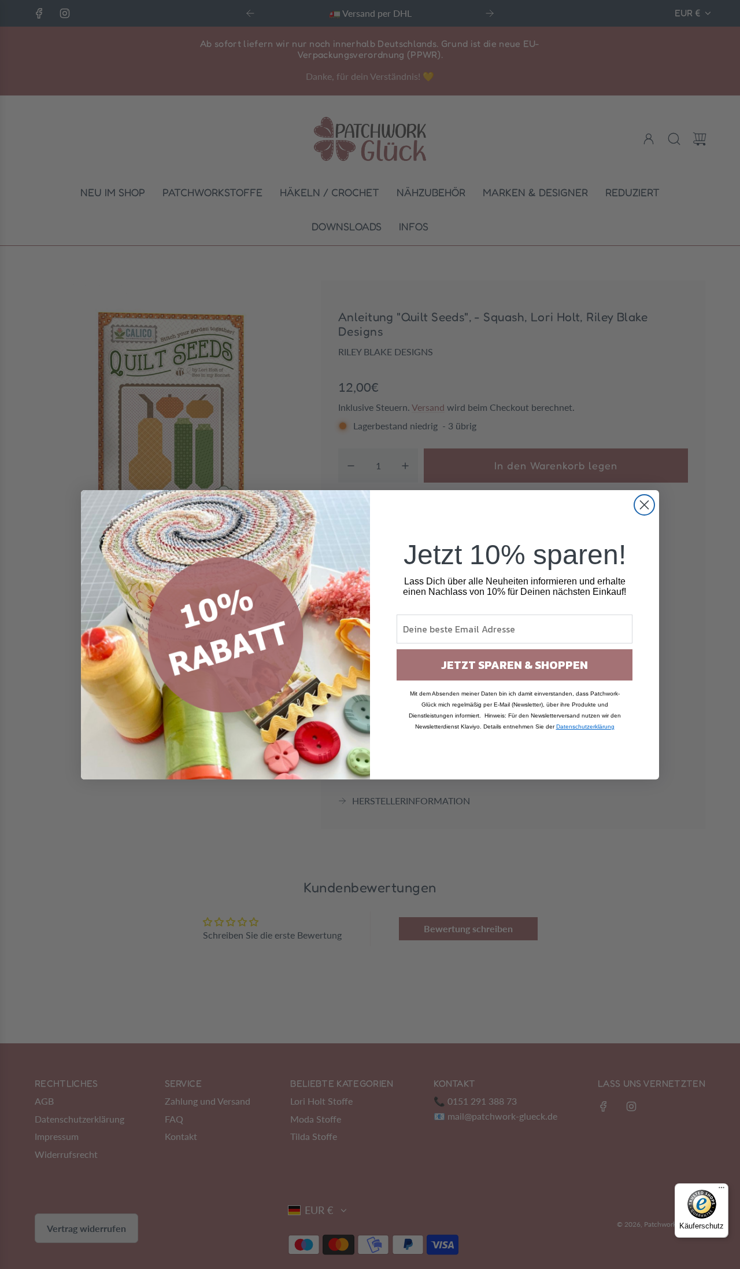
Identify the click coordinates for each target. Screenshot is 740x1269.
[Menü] (721, 1190)
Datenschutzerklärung (585, 726)
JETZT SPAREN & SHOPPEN (514, 665)
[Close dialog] (644, 505)
